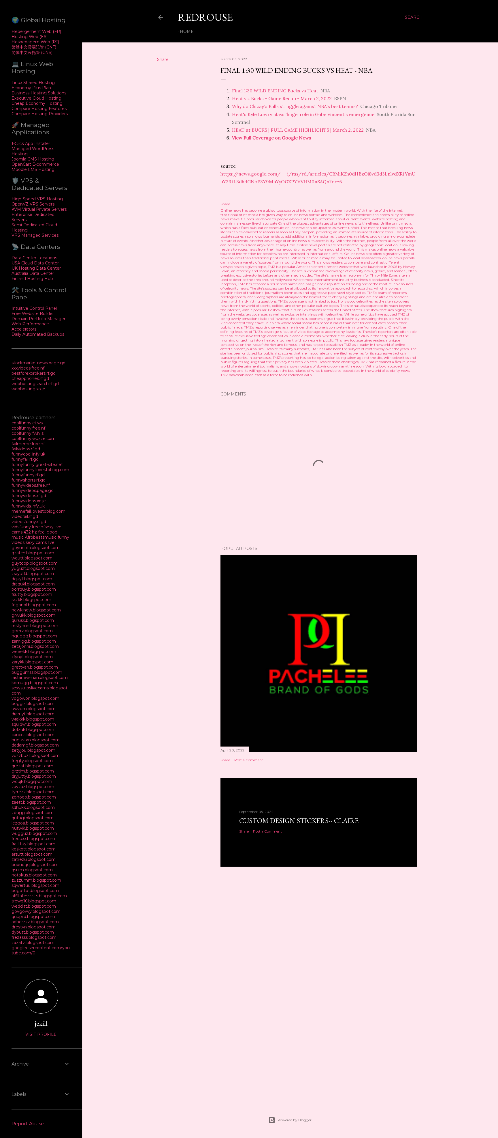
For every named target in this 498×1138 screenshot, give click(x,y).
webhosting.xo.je (28, 388)
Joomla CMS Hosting (33, 159)
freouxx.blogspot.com (33, 838)
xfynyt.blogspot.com (32, 656)
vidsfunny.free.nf (28, 526)
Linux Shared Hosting (33, 82)
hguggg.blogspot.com (34, 636)
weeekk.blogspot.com (34, 651)
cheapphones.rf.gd (30, 378)
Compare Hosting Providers (40, 113)
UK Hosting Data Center (36, 268)
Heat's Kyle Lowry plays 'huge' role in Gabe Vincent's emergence (303, 114)
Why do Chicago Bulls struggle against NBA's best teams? (295, 106)
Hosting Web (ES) (30, 36)
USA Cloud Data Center (35, 263)
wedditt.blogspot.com (34, 906)
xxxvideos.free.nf (28, 368)
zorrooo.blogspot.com (34, 797)
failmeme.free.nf (28, 443)
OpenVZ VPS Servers (33, 204)
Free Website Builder (33, 313)
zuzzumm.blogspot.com (36, 880)
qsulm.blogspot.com (32, 869)
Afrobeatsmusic (41, 537)
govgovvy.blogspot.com (36, 911)
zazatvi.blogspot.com (33, 942)
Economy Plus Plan (31, 87)
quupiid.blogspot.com (33, 916)
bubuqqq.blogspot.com (35, 864)
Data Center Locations (34, 257)
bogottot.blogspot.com (35, 890)
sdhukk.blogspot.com (33, 807)
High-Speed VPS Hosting (37, 199)
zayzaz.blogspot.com (33, 786)
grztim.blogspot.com (33, 771)
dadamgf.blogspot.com (35, 745)
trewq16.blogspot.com (34, 901)
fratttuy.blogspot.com (33, 843)
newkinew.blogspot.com (36, 610)
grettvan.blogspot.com (35, 667)
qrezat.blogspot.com (32, 765)
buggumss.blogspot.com (37, 672)
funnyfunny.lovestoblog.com (40, 469)
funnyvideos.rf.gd (29, 495)
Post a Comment (248, 760)
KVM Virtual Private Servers (39, 209)
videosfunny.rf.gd (29, 521)
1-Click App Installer (31, 143)
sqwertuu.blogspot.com (35, 885)
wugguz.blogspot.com (34, 833)
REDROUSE (205, 17)
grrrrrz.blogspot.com (32, 630)
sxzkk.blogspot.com (31, 599)
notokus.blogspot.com (34, 875)
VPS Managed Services (35, 235)
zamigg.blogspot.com (34, 641)
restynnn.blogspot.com (35, 625)
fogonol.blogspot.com (34, 604)
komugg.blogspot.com (35, 682)
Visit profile (40, 1034)
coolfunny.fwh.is (28, 433)
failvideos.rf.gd (26, 449)
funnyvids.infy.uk (28, 506)
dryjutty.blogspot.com (34, 776)
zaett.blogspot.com (31, 802)
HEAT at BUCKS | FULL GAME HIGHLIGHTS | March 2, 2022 (298, 130)
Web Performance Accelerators (30, 326)
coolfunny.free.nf (28, 428)
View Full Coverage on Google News (271, 138)
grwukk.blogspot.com (33, 615)
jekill (41, 1023)
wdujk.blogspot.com (32, 781)
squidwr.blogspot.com (34, 724)
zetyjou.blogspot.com (33, 750)
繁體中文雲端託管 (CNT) (34, 47)
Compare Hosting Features (39, 108)
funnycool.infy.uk (28, 454)
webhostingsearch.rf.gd (35, 383)
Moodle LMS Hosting (33, 169)
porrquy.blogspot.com (34, 589)
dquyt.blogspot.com (32, 578)
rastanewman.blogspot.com (40, 677)
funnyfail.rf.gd (25, 459)
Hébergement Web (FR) (36, 31)
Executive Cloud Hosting (36, 98)
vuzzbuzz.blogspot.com (36, 755)
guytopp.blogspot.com (35, 563)
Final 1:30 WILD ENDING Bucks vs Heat (275, 91)
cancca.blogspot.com (33, 734)
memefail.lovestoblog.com (38, 511)
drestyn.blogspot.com (34, 927)
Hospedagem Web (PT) (35, 41)
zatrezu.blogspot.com (34, 859)
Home (187, 31)
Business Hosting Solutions (39, 93)
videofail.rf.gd (25, 516)
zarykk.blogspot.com (32, 662)
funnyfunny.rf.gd (28, 474)
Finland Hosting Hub (32, 278)
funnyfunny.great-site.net (37, 464)
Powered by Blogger (295, 1120)
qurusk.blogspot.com (33, 620)
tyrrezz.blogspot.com (33, 791)
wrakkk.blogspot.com (33, 719)
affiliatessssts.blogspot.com (39, 895)
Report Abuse (28, 1123)
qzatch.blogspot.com (33, 552)
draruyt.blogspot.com (33, 714)
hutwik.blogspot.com (33, 828)
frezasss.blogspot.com (34, 937)
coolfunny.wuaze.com (34, 438)
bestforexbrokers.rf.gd (34, 373)
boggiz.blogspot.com (33, 703)
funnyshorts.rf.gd (29, 480)
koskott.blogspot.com (34, 849)
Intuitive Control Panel (34, 308)
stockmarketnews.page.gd (38, 362)
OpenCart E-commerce (35, 164)
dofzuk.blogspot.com (33, 729)
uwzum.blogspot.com (34, 708)
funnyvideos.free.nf (31, 485)
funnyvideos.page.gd (33, 490)
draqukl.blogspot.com (33, 584)
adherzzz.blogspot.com (35, 921)
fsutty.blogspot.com (32, 594)
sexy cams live (40, 542)
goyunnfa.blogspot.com (36, 547)
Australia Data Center (33, 273)
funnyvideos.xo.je (29, 500)
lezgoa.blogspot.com (33, 823)
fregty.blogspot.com (32, 760)
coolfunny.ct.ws (27, 423)
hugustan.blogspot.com (36, 740)
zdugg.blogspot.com (33, 812)
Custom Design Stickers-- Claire (299, 820)
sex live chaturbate (261, 223)
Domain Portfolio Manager (38, 318)
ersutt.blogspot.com (32, 854)
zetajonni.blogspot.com (35, 646)
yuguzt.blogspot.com (33, 568)
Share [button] (163, 59)
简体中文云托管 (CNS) (32, 52)
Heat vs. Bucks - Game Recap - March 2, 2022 (282, 98)
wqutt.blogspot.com (32, 558)
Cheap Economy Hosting (37, 103)
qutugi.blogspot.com (33, 817)
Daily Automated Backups (38, 334)
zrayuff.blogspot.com (33, 573)
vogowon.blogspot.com (35, 698)
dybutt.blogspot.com (33, 932)
